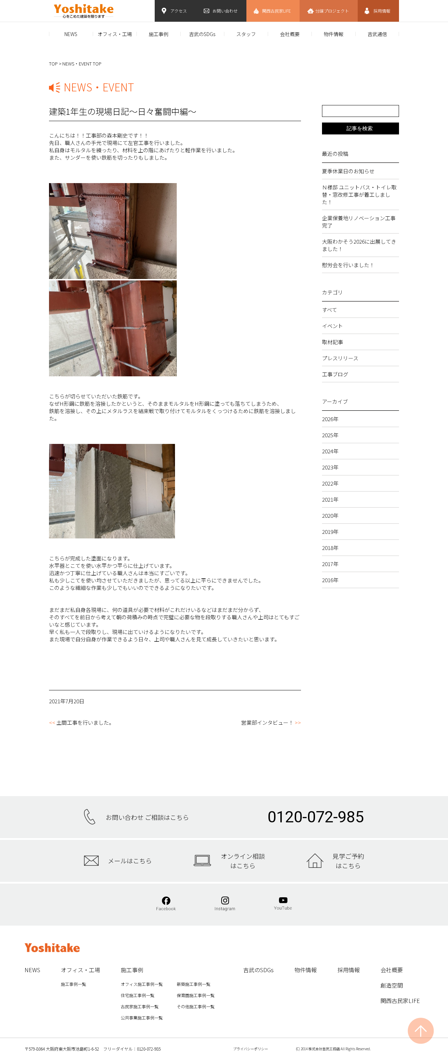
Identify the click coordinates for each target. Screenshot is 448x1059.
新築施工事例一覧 (193, 984)
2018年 (330, 547)
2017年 (330, 563)
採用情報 (381, 11)
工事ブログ (335, 374)
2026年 (330, 419)
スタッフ (246, 33)
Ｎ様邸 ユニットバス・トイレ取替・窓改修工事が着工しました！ (359, 194)
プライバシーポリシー (250, 1048)
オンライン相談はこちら (243, 860)
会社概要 (290, 33)
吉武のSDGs (202, 33)
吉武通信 (377, 33)
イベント (332, 325)
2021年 (330, 499)
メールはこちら (130, 860)
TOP (53, 63)
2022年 (330, 483)
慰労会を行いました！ (348, 265)
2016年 (330, 580)
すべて (329, 309)
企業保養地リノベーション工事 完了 (360, 221)
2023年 (330, 467)
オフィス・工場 (115, 33)
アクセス (178, 11)
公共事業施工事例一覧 (142, 1017)
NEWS (70, 33)
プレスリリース (340, 358)
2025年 (330, 435)
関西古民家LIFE (276, 11)
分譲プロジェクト (332, 11)
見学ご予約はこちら (348, 860)
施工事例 (158, 33)
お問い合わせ (225, 11)
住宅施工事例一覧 (137, 995)
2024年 (330, 451)
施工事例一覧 (73, 984)
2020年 (330, 515)
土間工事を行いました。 (85, 722)
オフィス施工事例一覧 (142, 984)
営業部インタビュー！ (267, 722)
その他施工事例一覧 (196, 1006)
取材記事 (332, 342)
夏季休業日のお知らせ (348, 171)
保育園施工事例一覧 (196, 995)
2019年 (330, 531)
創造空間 (391, 985)
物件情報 (333, 33)
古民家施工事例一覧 (140, 1006)
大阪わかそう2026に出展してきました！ (359, 245)
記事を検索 (359, 128)
